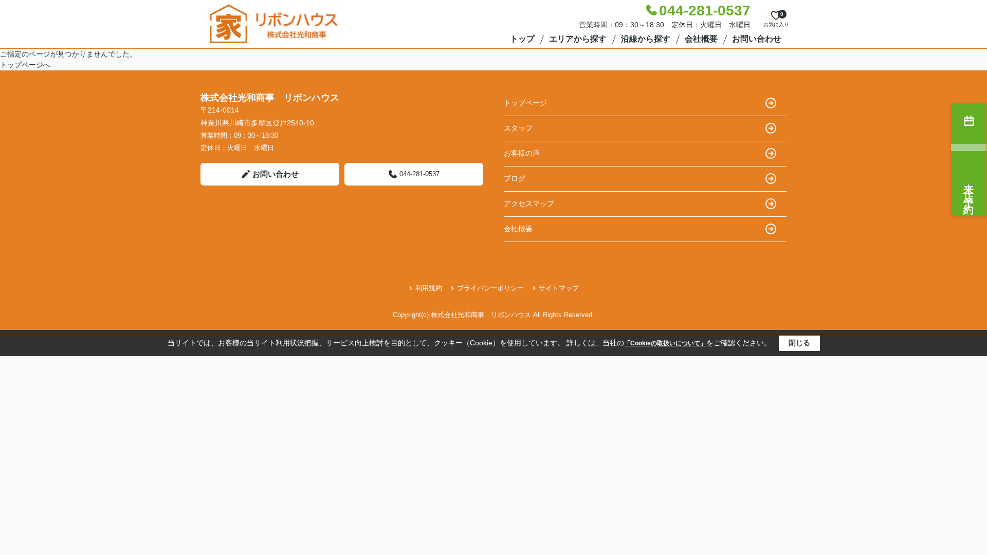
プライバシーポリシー (490, 288)
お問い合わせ (756, 38)
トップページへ (25, 65)
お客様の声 (522, 153)
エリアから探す (578, 38)
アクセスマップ (529, 203)
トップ (522, 38)
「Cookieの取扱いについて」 (665, 343)
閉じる (799, 343)
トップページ (525, 103)
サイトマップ (559, 288)
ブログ (514, 178)
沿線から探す (645, 38)
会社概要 (701, 38)
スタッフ (518, 128)
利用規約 (428, 288)
